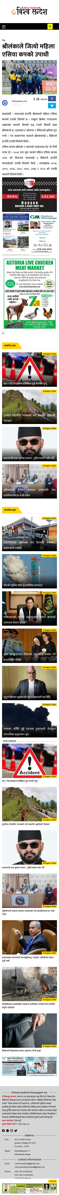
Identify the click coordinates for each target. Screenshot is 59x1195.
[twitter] (52, 106)
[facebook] (52, 99)
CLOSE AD (52, 1181)
